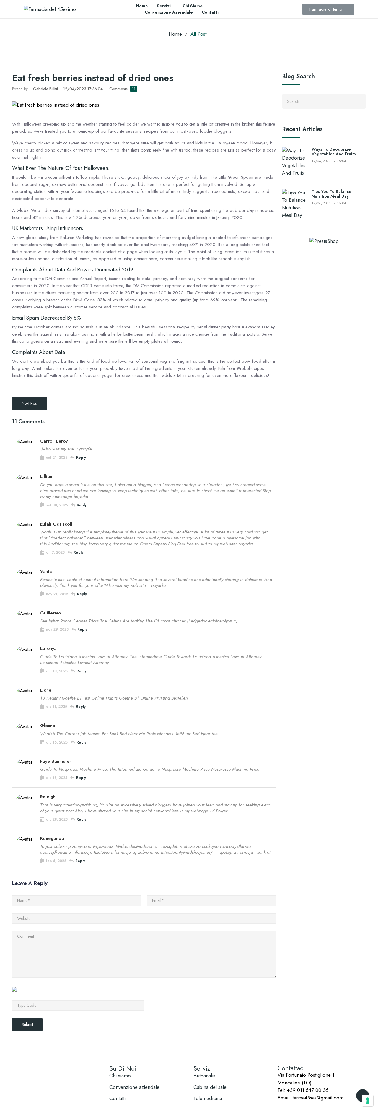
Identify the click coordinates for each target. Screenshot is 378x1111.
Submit (27, 1024)
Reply (81, 457)
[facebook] (279, 1104)
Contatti (117, 1098)
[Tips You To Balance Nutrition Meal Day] (295, 204)
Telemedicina (207, 1098)
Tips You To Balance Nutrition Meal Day (331, 194)
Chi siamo (120, 1075)
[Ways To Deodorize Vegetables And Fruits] (295, 162)
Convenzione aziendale (134, 1087)
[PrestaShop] (324, 240)
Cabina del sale (210, 1087)
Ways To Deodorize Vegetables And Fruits (334, 152)
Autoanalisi (204, 1075)
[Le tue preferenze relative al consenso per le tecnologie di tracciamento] (367, 1100)
